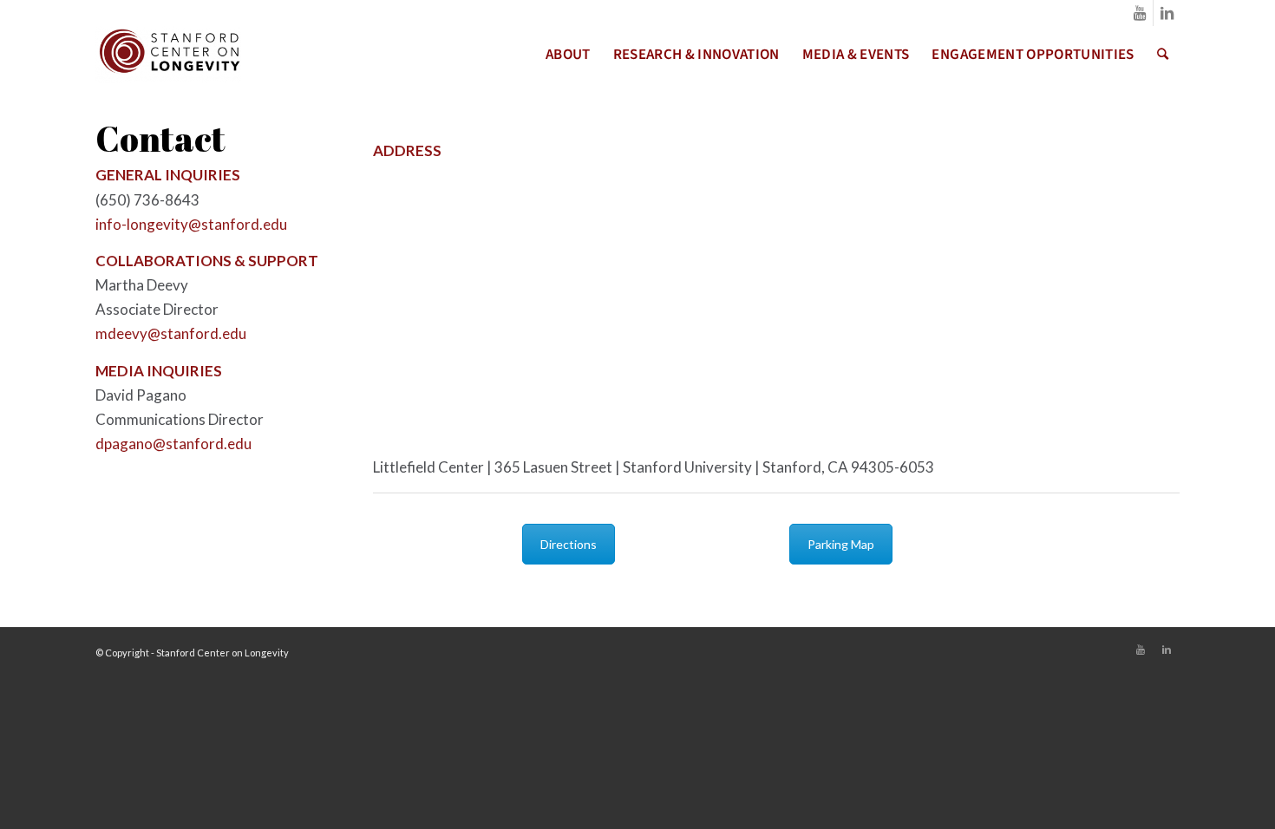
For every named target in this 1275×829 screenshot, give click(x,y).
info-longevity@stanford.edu (191, 224)
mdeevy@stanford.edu (170, 333)
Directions (568, 544)
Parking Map (841, 544)
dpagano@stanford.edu (173, 443)
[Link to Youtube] (1140, 13)
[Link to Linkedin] (1167, 13)
